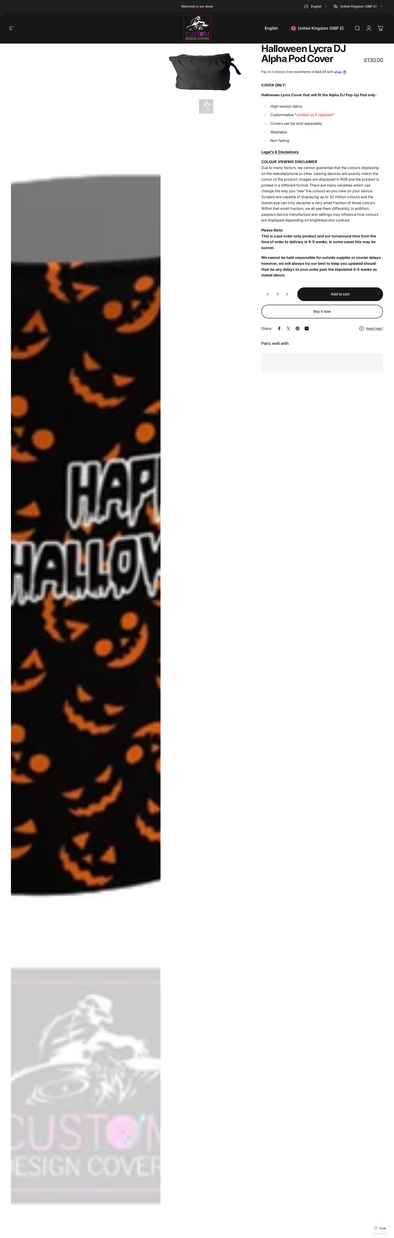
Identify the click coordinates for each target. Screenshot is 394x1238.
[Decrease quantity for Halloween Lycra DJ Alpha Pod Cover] (267, 294)
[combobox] (316, 6)
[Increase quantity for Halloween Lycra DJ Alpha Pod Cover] (288, 294)
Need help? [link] (374, 328)
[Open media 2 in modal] (206, 80)
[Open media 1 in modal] (86, 638)
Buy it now (322, 311)
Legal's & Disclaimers (280, 152)
